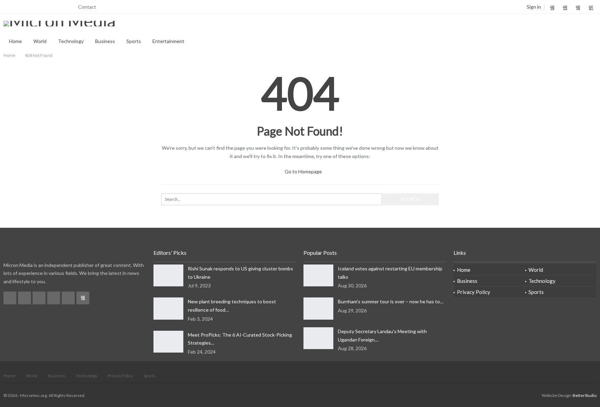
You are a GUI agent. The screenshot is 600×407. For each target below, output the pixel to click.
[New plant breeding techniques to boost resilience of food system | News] (168, 308)
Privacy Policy (473, 292)
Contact (87, 7)
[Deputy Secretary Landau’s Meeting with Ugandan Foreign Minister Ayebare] (318, 338)
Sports (133, 41)
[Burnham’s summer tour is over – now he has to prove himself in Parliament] (318, 308)
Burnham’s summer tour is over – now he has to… (390, 301)
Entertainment (168, 41)
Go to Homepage (303, 171)
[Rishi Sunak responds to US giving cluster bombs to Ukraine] (168, 276)
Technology (71, 41)
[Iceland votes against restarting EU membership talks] (318, 276)
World (40, 41)
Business (105, 41)
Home (15, 41)
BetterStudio (585, 395)
